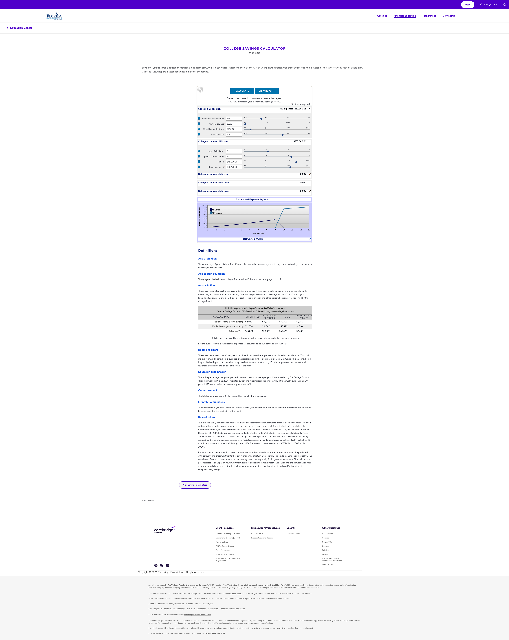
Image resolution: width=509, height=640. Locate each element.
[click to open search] (504, 3)
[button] (467, 4)
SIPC (239, 593)
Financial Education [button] (405, 15)
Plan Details (429, 15)
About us (382, 15)
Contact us (449, 15)
